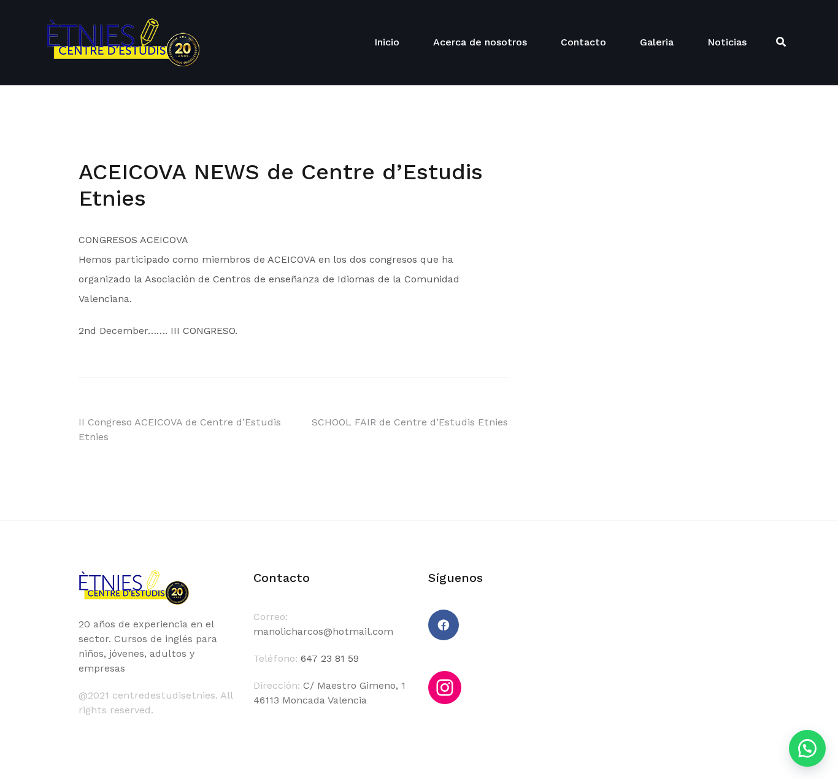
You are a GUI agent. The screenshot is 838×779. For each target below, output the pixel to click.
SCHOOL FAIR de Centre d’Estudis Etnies (410, 422)
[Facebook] (443, 625)
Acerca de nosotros (480, 42)
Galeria (657, 42)
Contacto (583, 42)
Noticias (727, 42)
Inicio (386, 42)
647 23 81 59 (330, 658)
